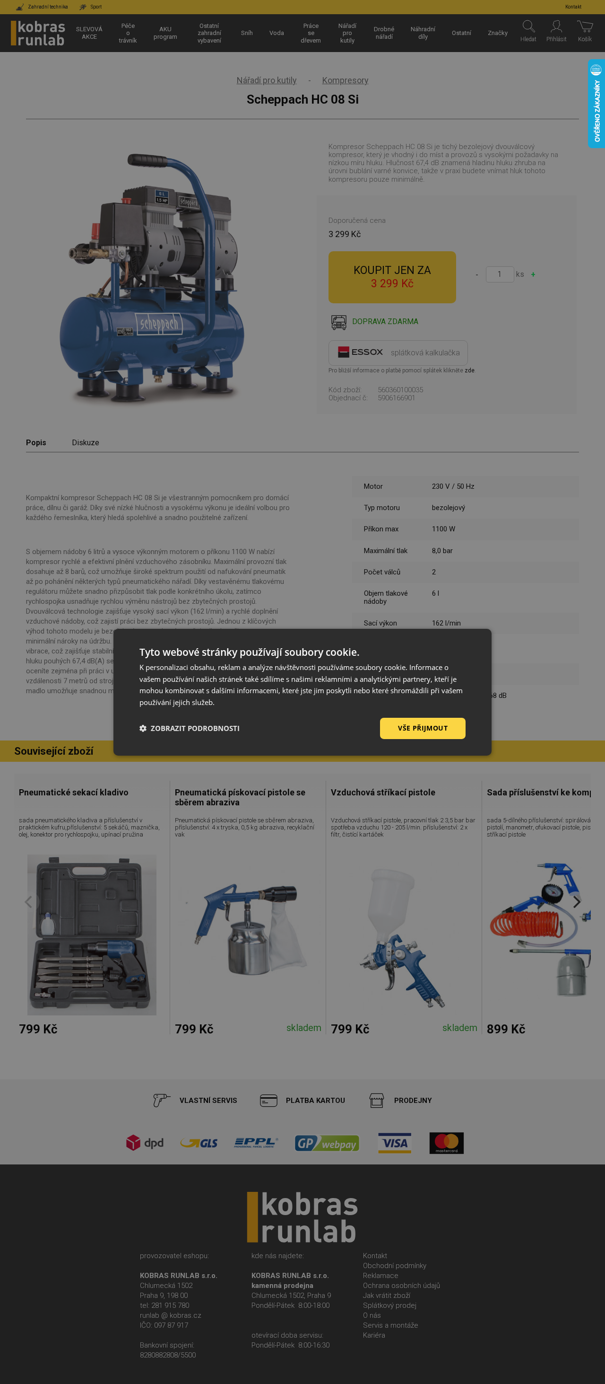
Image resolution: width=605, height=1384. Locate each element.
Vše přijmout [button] (423, 727)
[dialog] (302, 691)
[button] (189, 728)
